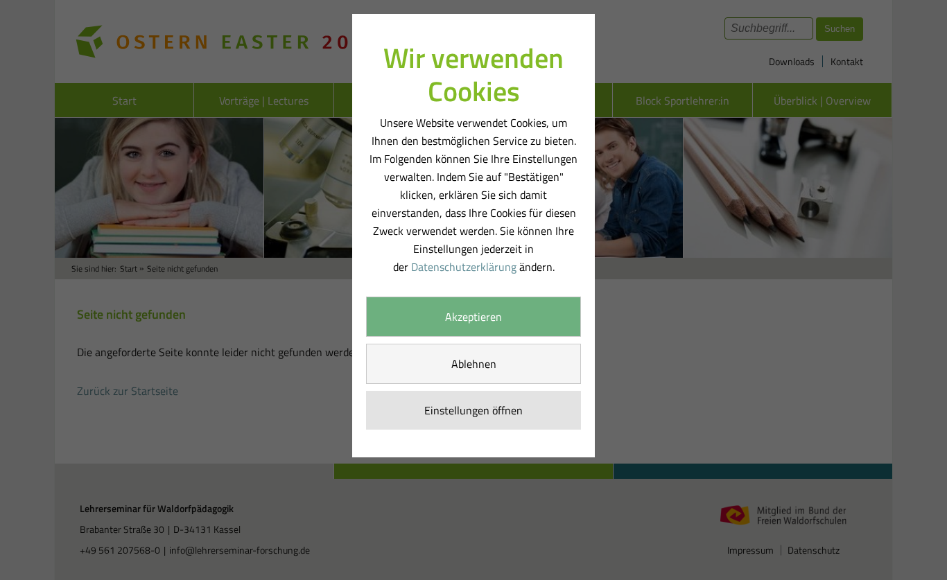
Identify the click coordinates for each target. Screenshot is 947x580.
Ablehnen (473, 363)
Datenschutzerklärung (463, 266)
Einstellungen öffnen (473, 410)
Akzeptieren (473, 316)
